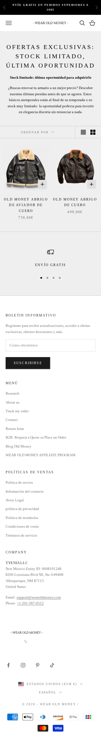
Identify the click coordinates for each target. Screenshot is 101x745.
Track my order (17, 411)
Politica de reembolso (22, 518)
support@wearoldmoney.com (39, 597)
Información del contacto (25, 491)
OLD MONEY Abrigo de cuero (75, 202)
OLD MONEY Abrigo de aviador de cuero (26, 205)
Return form (15, 429)
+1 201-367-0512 (30, 603)
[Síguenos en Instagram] (23, 665)
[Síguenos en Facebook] (8, 665)
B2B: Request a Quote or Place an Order (36, 437)
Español (48, 692)
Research (12, 393)
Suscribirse (28, 363)
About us (12, 402)
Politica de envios (19, 482)
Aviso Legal (15, 500)
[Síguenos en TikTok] (52, 665)
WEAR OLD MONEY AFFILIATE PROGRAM (40, 455)
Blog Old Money (18, 446)
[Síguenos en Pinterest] (37, 665)
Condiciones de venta (22, 526)
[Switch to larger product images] (83, 132)
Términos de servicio (21, 535)
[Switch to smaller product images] (92, 132)
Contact (12, 420)
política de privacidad (22, 509)
